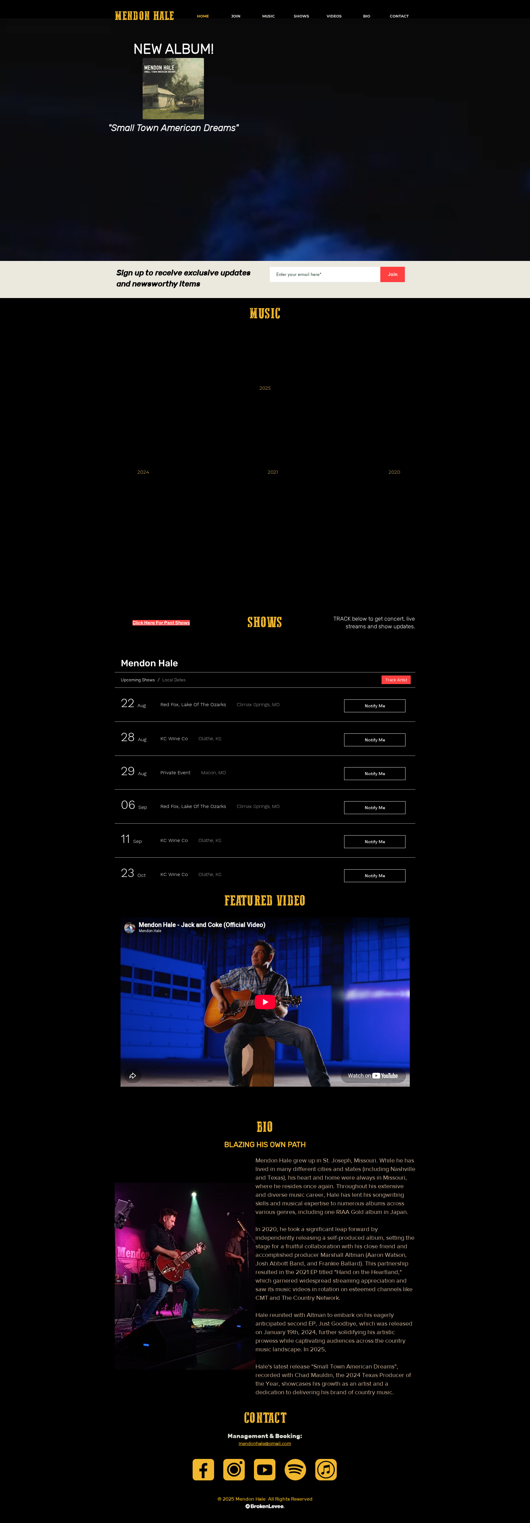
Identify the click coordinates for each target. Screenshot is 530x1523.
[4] (326, 1469)
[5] (295, 1469)
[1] (203, 1469)
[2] (234, 1469)
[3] (264, 1469)
